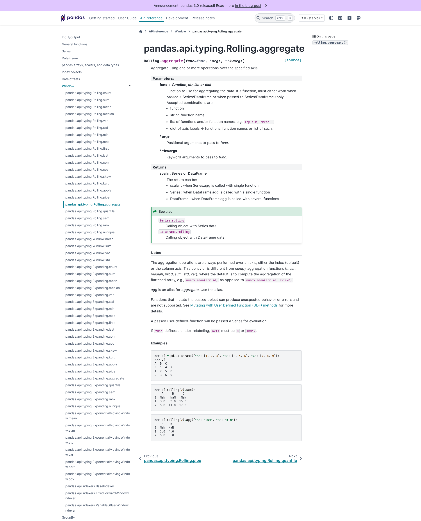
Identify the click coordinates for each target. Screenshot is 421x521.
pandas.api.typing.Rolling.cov (87, 169)
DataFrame (70, 58)
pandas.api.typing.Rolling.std (86, 127)
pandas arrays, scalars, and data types (90, 65)
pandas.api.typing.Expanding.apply (91, 364)
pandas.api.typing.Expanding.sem (90, 392)
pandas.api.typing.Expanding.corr (90, 336)
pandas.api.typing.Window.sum (88, 246)
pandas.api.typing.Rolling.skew (88, 176)
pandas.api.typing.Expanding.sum (90, 274)
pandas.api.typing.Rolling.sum (87, 100)
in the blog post (248, 5)
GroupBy (68, 517)
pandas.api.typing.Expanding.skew (91, 350)
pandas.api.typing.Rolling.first (87, 149)
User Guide (127, 18)
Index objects (72, 72)
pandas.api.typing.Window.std (87, 260)
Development (177, 18)
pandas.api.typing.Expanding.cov (89, 343)
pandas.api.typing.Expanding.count (91, 267)
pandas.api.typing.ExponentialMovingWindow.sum (97, 427)
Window (68, 86)
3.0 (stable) (310, 18)
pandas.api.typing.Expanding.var (89, 295)
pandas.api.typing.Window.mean (89, 239)
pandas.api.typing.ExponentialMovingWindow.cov (97, 476)
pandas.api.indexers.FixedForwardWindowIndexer (97, 495)
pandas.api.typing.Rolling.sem (87, 218)
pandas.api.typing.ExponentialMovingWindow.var (97, 452)
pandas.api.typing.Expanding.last (89, 329)
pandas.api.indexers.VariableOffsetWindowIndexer (97, 507)
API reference (151, 18)
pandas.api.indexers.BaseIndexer (89, 486)
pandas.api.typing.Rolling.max (87, 142)
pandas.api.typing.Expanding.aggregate (94, 378)
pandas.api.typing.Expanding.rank (90, 399)
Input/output (71, 37)
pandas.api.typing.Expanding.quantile (92, 385)
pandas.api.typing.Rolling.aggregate (93, 204)
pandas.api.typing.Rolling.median (89, 114)
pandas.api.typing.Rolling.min (86, 134)
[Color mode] (331, 18)
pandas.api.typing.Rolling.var (86, 121)
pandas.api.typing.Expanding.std (89, 301)
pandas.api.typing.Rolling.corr (87, 162)
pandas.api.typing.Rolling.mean (88, 107)
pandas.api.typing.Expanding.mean (91, 281)
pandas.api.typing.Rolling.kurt (87, 183)
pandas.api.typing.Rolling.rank (87, 225)
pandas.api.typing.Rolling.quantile (89, 211)
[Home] (140, 31)
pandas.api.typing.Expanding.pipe (90, 371)
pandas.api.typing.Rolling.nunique (89, 232)
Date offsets (71, 79)
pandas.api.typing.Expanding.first (90, 322)
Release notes (203, 18)
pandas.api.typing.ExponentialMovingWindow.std (97, 440)
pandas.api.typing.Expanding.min (89, 308)
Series (66, 51)
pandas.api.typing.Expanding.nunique (92, 406)
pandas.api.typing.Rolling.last (86, 155)
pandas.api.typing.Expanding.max (90, 315)
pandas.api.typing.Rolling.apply (88, 190)
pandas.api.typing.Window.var (87, 253)
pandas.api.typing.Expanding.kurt (90, 357)
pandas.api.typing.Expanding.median (92, 288)
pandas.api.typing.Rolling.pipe (87, 197)
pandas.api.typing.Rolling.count (88, 93)
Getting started (102, 18)
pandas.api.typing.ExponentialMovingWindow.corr (97, 464)
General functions (74, 44)
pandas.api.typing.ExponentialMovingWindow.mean (97, 415)
